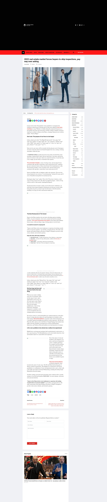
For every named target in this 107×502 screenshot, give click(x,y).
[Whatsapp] (32, 121)
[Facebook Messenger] (39, 121)
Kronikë (74, 129)
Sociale (74, 152)
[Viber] (41, 121)
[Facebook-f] (77, 25)
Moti (74, 142)
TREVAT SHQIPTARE (49, 52)
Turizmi (73, 172)
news (32, 394)
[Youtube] (75, 25)
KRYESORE (28, 456)
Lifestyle (74, 135)
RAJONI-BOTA (59, 52)
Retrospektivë (75, 150)
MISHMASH (66, 52)
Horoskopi (76, 137)
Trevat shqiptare (76, 158)
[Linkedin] (34, 121)
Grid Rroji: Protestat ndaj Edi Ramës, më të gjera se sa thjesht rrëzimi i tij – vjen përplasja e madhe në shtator (44, 480)
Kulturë (74, 131)
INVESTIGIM (41, 52)
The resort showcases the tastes (41, 220)
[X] (30, 121)
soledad (36, 394)
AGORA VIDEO (29, 52)
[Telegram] (43, 121)
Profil (75, 146)
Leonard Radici (26, 64)
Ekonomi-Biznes (76, 127)
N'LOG (73, 163)
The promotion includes (33, 162)
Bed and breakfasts (39, 318)
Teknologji (75, 156)
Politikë (74, 144)
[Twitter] (81, 25)
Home (24, 113)
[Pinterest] (45, 121)
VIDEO (74, 160)
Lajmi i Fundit (75, 133)
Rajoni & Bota (75, 148)
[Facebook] (28, 121)
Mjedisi (74, 140)
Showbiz (73, 170)
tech (40, 394)
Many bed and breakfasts (56, 361)
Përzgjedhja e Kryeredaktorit (77, 167)
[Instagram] (37, 121)
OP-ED (35, 52)
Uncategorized (30, 113)
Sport (74, 154)
